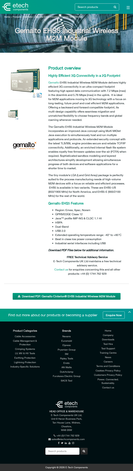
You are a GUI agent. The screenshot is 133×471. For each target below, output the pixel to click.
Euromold (66, 340)
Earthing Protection (25, 357)
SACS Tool (66, 380)
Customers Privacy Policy (108, 374)
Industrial (75, 46)
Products (16, 17)
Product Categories (25, 330)
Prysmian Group (67, 349)
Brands (66, 330)
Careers (108, 361)
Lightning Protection (25, 362)
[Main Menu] (126, 8)
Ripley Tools (66, 358)
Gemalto (28, 17)
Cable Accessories (25, 336)
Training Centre (108, 352)
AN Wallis (66, 367)
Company (108, 335)
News (108, 357)
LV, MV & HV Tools (25, 353)
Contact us (61, 269)
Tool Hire (108, 343)
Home (7, 17)
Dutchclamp (66, 371)
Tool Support (108, 348)
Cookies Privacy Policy (108, 370)
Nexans (66, 336)
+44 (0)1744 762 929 (67, 435)
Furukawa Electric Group (66, 376)
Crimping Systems (25, 348)
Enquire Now (114, 315)
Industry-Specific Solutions (25, 366)
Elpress (67, 345)
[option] (25, 81)
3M (66, 353)
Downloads (108, 339)
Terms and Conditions (108, 366)
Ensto (66, 362)
